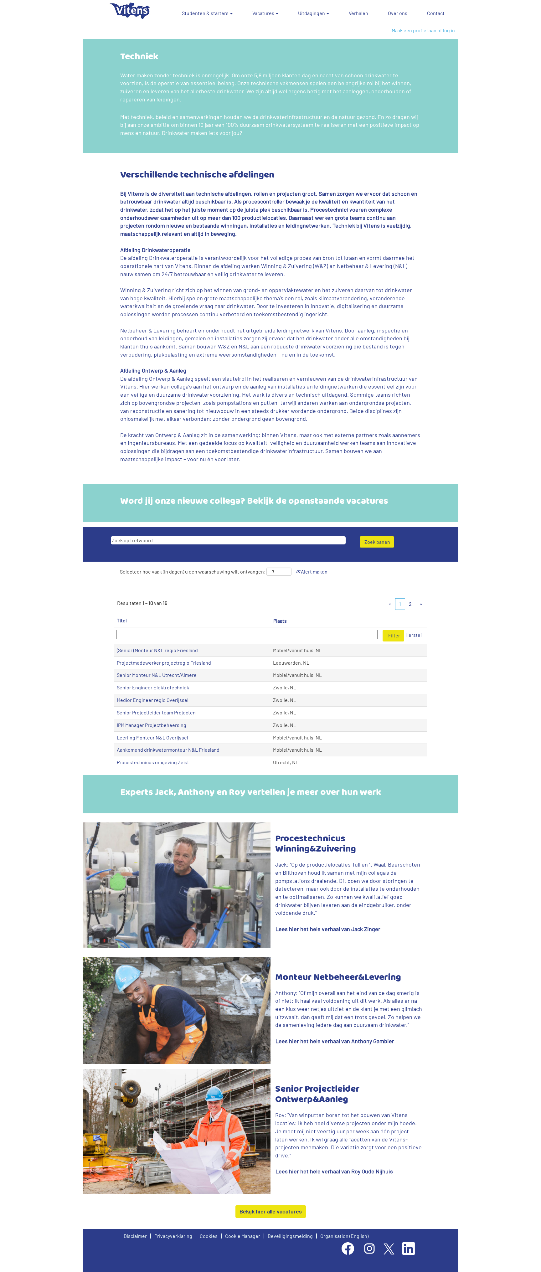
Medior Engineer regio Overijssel (152, 700)
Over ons (397, 13)
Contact (436, 13)
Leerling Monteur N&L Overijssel (152, 737)
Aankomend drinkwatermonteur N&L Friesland (168, 750)
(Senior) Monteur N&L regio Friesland (157, 650)
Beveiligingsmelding (290, 1236)
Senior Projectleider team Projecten (156, 712)
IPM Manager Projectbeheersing (151, 725)
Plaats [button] (280, 621)
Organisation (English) (344, 1236)
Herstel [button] (413, 635)
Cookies (209, 1236)
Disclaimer (135, 1236)
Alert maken (313, 571)
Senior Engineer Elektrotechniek (153, 687)
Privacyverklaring (173, 1236)
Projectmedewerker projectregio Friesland (164, 663)
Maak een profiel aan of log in (423, 30)
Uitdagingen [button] (312, 13)
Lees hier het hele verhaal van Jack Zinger (328, 928)
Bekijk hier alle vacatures (271, 1211)
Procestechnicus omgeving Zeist (153, 762)
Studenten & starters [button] (205, 13)
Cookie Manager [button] (242, 1236)
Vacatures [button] (263, 13)
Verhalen (358, 13)
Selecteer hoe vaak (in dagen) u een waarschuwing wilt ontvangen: (192, 571)
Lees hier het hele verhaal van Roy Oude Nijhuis (334, 1171)
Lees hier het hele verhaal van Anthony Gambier (335, 1041)
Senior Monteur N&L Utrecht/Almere (157, 675)
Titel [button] (122, 620)
